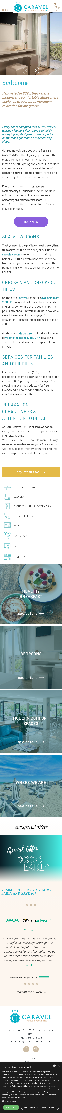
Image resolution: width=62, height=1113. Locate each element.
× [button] (59, 1066)
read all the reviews (31, 992)
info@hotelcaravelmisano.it (34, 1041)
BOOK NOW (31, 221)
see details (28, 613)
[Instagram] (36, 1049)
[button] (31, 1101)
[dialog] (31, 1087)
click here (21, 1097)
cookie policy (31, 1061)
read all (29, 965)
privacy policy (31, 1057)
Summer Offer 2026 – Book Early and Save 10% (26, 892)
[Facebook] (26, 1049)
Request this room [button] (29, 472)
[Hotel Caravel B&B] (31, 7)
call (57, 10)
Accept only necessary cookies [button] (40, 1107)
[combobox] (54, 1065)
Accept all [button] (11, 1107)
